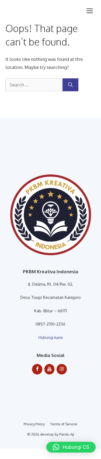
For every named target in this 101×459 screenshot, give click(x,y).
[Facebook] (37, 369)
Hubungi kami (51, 337)
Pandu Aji (66, 434)
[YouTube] (49, 369)
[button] (71, 447)
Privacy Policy (34, 424)
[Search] (70, 84)
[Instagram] (62, 369)
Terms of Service (63, 424)
